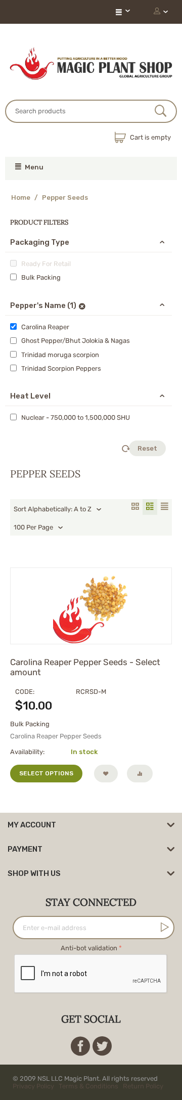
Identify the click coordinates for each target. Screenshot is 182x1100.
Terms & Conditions (88, 1086)
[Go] (163, 927)
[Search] (160, 111)
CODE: (24, 691)
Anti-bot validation (89, 948)
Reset (147, 448)
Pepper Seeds (65, 197)
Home (20, 197)
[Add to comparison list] (140, 773)
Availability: (27, 752)
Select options (46, 773)
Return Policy (143, 1086)
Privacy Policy (33, 1086)
